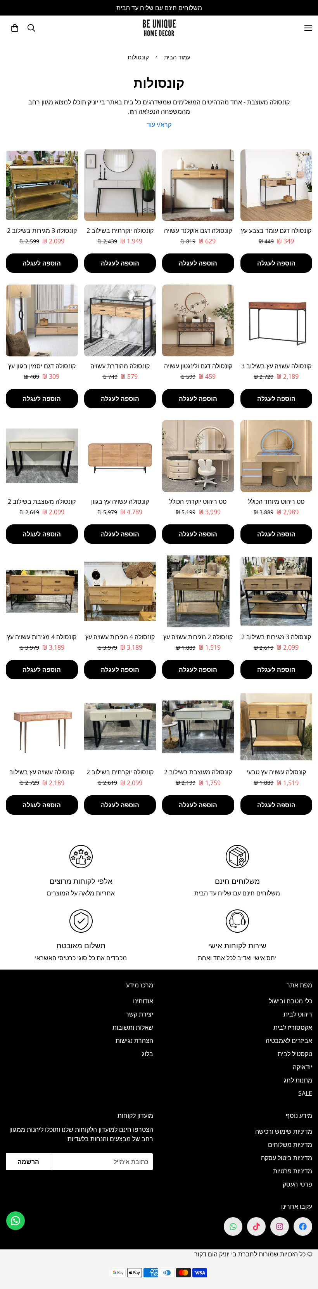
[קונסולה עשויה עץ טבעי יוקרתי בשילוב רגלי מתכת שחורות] (276, 727)
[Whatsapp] (233, 1226)
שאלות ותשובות (132, 1027)
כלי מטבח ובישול (290, 1001)
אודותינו (143, 1001)
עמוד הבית (177, 57)
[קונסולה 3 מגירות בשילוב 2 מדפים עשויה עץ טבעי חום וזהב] (42, 185)
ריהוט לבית (297, 1014)
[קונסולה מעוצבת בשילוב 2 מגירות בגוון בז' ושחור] (198, 727)
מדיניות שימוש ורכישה (283, 1131)
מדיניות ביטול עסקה (286, 1158)
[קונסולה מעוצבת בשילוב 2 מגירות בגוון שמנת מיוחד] (42, 456)
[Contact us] (15, 1220)
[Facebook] (303, 1226)
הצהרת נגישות (134, 1040)
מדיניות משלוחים (290, 1144)
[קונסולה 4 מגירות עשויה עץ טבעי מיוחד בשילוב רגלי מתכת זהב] (120, 591)
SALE (305, 1093)
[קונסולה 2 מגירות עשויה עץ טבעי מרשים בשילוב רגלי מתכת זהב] (198, 591)
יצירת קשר (139, 1014)
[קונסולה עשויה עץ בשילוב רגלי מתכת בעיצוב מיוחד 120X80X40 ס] (42, 727)
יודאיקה (302, 1067)
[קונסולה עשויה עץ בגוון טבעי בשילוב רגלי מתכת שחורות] (120, 456)
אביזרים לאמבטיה (289, 1040)
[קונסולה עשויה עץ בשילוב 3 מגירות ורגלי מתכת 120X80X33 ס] (276, 320)
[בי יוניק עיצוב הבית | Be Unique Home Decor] (159, 28)
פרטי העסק (297, 1184)
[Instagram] (279, 1226)
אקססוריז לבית (292, 1027)
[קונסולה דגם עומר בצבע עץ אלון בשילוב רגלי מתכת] (276, 185)
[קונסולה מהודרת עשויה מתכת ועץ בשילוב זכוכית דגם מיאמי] (120, 320)
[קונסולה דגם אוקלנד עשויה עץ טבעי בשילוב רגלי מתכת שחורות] (198, 185)
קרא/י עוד (159, 124)
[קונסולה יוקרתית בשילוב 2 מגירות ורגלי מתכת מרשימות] (120, 185)
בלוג (147, 1054)
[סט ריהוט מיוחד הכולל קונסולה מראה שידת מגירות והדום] (276, 456)
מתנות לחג (298, 1080)
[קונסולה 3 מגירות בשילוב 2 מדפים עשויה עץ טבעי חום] (276, 591)
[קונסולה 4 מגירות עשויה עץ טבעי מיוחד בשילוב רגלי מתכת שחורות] (42, 591)
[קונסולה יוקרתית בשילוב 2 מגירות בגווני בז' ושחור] (120, 727)
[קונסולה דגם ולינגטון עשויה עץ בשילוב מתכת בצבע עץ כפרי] (198, 320)
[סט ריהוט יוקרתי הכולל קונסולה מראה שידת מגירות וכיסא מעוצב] (198, 456)
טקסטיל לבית (295, 1054)
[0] (15, 28)
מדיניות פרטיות (292, 1171)
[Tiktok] (256, 1226)
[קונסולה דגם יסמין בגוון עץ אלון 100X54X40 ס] (42, 320)
